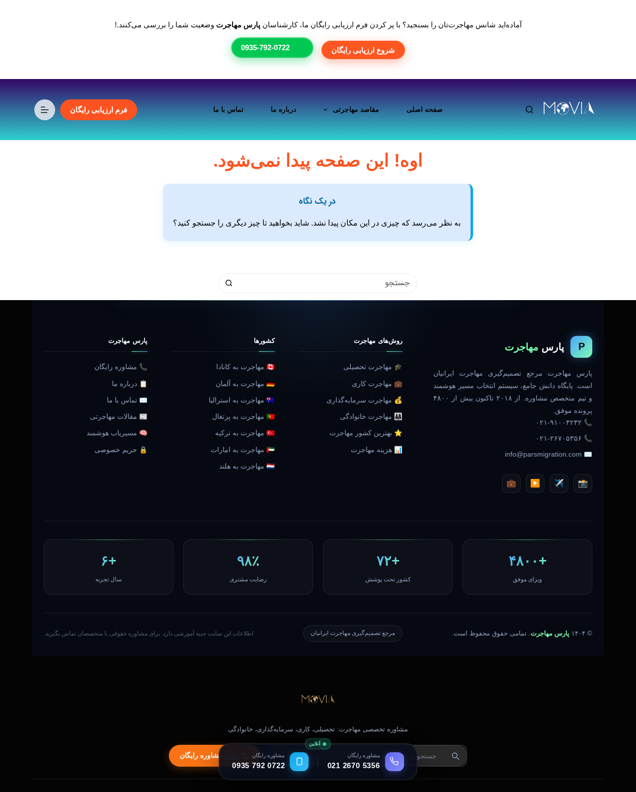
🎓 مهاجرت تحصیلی (372, 367)
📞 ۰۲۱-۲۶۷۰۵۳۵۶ (564, 438)
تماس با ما (228, 109)
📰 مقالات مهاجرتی (119, 416)
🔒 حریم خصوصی (121, 450)
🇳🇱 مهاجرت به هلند (247, 466)
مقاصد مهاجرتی (356, 109)
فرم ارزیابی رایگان (98, 109)
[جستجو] (529, 109)
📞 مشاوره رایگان (121, 367)
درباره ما (283, 109)
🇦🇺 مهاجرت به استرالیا (242, 400)
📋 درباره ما (130, 384)
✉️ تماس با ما (127, 400)
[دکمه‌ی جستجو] (228, 283)
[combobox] (327, 283)
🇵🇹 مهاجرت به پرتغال (243, 416)
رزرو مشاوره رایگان (209, 755)
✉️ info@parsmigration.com (548, 454)
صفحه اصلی (424, 109)
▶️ (535, 483)
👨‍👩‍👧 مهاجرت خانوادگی (371, 416)
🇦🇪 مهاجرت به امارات (243, 450)
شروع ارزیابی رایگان (363, 50)
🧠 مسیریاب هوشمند (117, 433)
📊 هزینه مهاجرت (376, 450)
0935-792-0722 (265, 47)
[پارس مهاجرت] (318, 700)
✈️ (559, 483)
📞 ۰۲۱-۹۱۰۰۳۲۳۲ (564, 422)
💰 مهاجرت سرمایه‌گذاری (364, 400)
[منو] (44, 109)
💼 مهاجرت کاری (377, 384)
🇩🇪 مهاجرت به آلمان (245, 384)
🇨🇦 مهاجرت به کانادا (245, 367)
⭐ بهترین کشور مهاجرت (365, 433)
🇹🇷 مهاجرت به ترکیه (245, 433)
